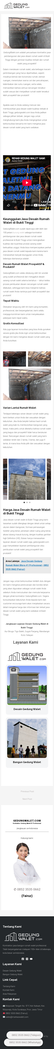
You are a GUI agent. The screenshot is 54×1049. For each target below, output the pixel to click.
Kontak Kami (8, 990)
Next (49, 479)
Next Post (27, 799)
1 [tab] (24, 502)
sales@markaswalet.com (17, 1017)
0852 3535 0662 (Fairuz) (16, 1013)
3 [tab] (29, 502)
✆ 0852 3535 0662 (27, 889)
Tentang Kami (9, 986)
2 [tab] (27, 502)
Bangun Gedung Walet (27, 762)
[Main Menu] (48, 5)
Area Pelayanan (9, 994)
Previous (5, 479)
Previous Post (27, 791)
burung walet (18, 232)
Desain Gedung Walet (27, 709)
